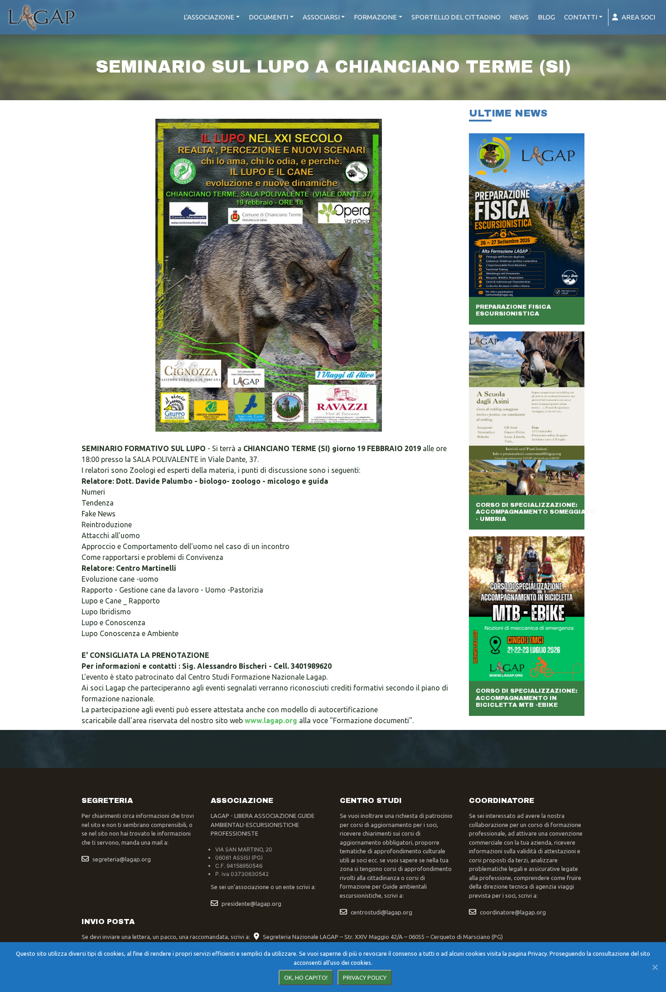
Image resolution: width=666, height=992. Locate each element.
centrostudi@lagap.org (381, 912)
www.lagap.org (271, 720)
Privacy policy (364, 977)
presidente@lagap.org (251, 903)
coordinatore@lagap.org (513, 912)
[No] (654, 967)
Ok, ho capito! (306, 977)
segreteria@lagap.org (121, 859)
